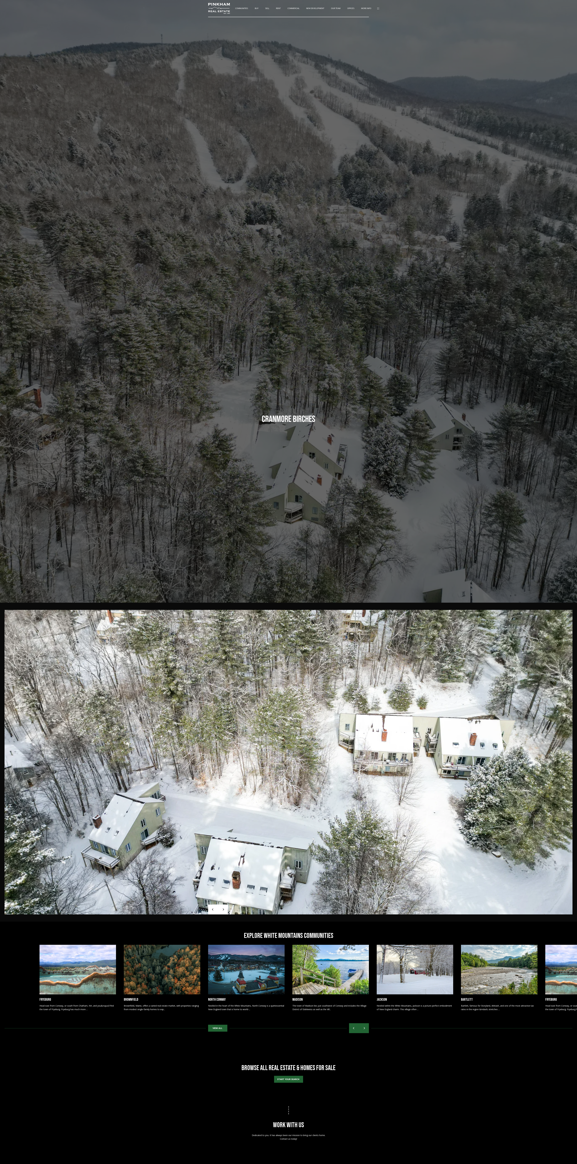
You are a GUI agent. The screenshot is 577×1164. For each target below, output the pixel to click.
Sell (267, 8)
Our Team (335, 8)
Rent (278, 8)
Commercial (293, 8)
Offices (350, 8)
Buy (256, 8)
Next (223, 909)
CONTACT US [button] (288, 1148)
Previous (213, 909)
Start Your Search (288, 1079)
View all (218, 1028)
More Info (366, 8)
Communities (241, 8)
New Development (315, 8)
